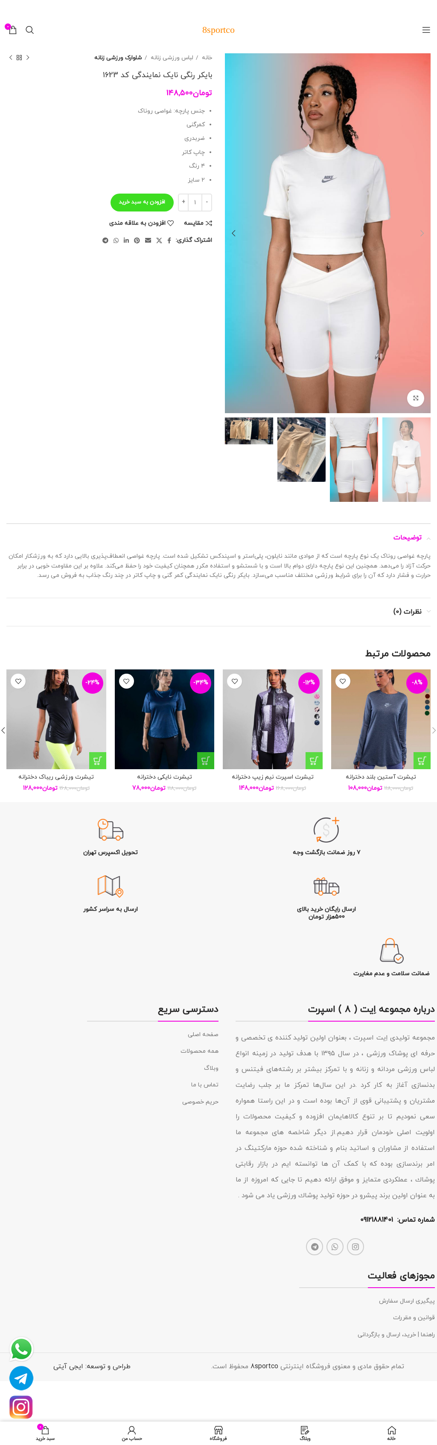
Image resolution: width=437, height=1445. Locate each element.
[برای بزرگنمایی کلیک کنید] (415, 398)
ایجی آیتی (68, 1366)
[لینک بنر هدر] (231, 8)
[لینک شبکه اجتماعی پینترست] (137, 240)
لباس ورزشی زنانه (171, 58)
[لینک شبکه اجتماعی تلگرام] (105, 240)
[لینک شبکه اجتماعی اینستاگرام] (355, 1246)
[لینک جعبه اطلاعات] (327, 837)
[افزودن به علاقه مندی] (342, 681)
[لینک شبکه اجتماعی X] (159, 240)
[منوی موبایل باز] (426, 29)
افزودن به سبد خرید (142, 202)
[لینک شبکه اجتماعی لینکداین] (126, 240)
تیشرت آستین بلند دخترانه (381, 777)
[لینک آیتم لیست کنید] (152, 1035)
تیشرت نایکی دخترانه (164, 777)
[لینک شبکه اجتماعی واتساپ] (116, 240)
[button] (422, 760)
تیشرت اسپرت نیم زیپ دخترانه (273, 777)
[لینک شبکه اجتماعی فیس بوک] (169, 240)
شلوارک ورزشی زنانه (118, 58)
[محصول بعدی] (10, 58)
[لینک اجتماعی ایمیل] (148, 240)
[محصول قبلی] (27, 58)
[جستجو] (29, 29)
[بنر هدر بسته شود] (10, 8)
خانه (206, 58)
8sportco (264, 1366)
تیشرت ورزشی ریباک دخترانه (56, 777)
